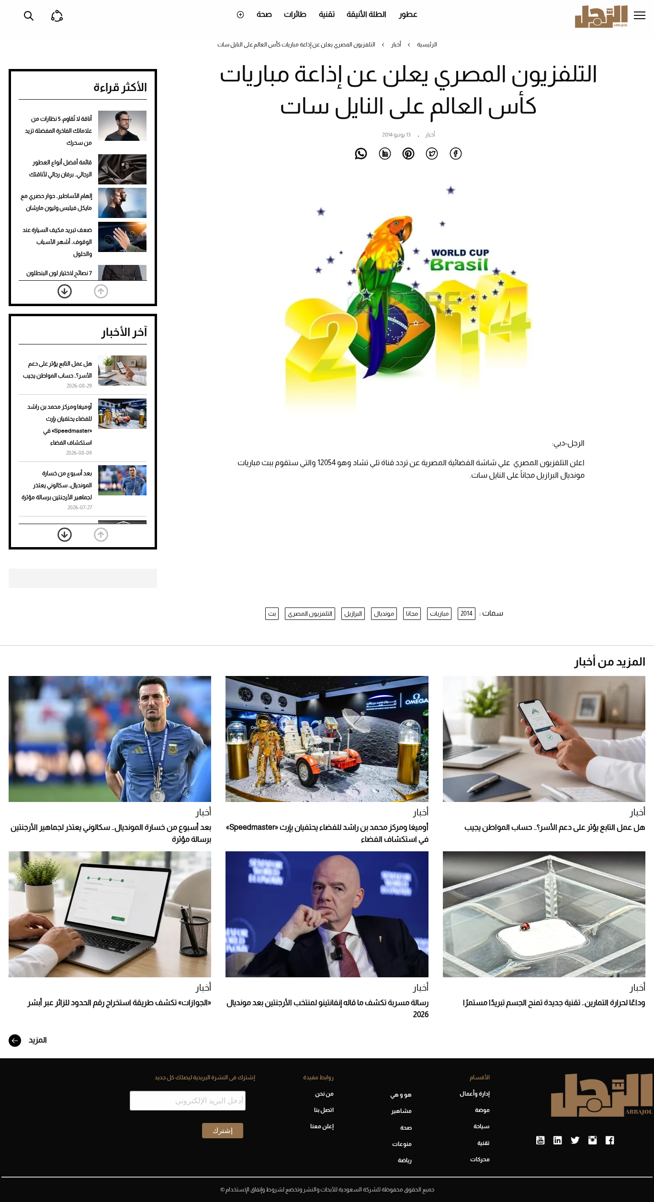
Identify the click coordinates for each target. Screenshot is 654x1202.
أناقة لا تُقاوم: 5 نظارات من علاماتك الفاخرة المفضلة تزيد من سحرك (58, 130)
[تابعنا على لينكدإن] (557, 1140)
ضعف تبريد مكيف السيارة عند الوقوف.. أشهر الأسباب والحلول (57, 242)
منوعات (402, 1144)
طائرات (295, 14)
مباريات (439, 613)
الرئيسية (427, 44)
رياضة (405, 1160)
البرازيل (353, 613)
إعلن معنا (321, 1126)
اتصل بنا (323, 1110)
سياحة (482, 1126)
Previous (101, 291)
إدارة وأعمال (475, 1093)
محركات (480, 1159)
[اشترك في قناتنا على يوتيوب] (540, 1140)
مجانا (412, 613)
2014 (467, 613)
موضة (482, 1110)
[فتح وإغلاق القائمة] (639, 16)
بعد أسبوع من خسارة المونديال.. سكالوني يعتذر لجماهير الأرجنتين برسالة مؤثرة (57, 485)
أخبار (396, 44)
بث (272, 613)
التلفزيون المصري (310, 613)
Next (64, 291)
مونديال (384, 613)
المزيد (37, 1040)
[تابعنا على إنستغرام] (592, 1140)
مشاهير (401, 1111)
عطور (408, 14)
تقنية (327, 14)
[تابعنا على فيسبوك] (610, 1140)
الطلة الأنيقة (366, 14)
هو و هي (401, 1094)
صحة (264, 14)
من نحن (324, 1093)
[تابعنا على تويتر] (575, 1140)
